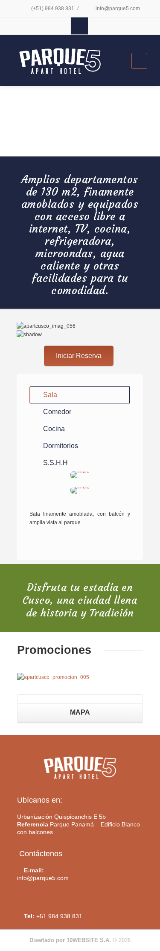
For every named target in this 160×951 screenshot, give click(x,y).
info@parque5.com (117, 8)
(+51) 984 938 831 (52, 8)
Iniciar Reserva (79, 355)
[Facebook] (79, 25)
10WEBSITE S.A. (89, 940)
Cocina (54, 428)
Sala (50, 394)
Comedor (57, 411)
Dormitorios (60, 445)
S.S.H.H (55, 462)
